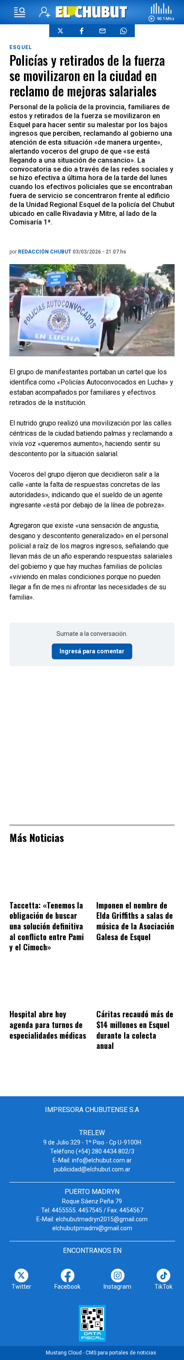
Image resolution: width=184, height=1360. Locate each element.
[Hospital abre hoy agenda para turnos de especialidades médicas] (48, 987)
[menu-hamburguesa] (20, 12)
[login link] (44, 12)
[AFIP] (92, 1323)
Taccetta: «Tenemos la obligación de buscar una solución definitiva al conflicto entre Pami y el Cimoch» (46, 926)
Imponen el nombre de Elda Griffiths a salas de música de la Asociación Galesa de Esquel (135, 921)
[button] (161, 12)
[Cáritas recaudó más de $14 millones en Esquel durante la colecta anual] (135, 987)
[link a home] (92, 12)
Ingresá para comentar (92, 651)
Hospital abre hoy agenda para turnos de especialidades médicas (47, 1024)
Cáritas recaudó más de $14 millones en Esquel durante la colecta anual (134, 1029)
